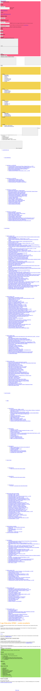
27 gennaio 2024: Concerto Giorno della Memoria (18, 451)
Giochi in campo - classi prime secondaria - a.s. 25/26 (16, 508)
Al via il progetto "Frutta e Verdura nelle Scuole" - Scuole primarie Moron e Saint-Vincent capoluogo (24, 274)
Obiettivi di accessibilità (6, 672)
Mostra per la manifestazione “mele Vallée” (15, 326)
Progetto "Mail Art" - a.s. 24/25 (13, 591)
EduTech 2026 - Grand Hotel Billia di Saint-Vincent (16, 527)
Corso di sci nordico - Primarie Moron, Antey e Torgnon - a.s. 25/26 (19, 271)
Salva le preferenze (8, 648)
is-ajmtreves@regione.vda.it (13, 657)
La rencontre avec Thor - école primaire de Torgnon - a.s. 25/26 (18, 256)
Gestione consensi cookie (6, 674)
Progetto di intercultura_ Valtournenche (14, 212)
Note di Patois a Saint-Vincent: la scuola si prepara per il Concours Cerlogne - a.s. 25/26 (22, 248)
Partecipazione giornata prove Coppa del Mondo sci (16, 561)
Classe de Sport (9, 460)
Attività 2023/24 (11, 446)
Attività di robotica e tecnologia (7, 138)
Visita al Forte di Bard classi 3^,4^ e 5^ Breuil (15, 365)
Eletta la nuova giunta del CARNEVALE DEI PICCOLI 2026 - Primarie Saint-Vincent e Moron (23, 275)
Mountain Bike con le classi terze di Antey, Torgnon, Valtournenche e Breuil (20, 384)
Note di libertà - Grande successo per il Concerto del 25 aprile (18, 257)
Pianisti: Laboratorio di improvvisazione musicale (18, 450)
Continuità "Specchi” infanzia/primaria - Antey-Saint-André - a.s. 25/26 (19, 254)
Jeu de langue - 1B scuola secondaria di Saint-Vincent (16, 596)
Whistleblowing (4, 673)
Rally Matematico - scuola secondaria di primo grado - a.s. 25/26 (18, 574)
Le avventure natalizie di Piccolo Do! (16, 436)
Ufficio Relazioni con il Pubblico (7, 670)
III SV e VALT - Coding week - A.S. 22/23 (15, 531)
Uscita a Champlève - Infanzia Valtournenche (15, 199)
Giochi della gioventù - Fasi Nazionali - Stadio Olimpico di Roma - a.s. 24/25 (20, 511)
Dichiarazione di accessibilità (7, 671)
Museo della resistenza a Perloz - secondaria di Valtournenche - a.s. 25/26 (20, 542)
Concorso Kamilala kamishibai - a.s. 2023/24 (15, 615)
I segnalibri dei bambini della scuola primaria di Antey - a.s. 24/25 (18, 312)
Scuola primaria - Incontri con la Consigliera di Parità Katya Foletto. (19, 339)
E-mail (11, 23)
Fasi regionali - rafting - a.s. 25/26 (13, 494)
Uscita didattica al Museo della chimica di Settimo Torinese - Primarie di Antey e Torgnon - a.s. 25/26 (24, 251)
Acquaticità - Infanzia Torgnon (13, 197)
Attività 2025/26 (11, 408)
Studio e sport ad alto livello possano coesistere (17, 468)
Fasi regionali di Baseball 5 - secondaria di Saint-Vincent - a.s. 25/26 (19, 499)
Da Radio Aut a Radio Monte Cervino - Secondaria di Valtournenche (19, 577)
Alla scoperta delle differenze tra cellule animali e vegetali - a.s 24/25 (19, 594)
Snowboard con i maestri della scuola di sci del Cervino (17, 279)
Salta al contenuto (3, 0)
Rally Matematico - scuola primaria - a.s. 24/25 (15, 297)
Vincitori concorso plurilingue (13, 609)
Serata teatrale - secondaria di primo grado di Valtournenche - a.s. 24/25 (19, 589)
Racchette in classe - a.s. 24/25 (13, 515)
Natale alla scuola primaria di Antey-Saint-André (16, 321)
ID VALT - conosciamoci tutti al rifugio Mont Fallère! (18, 485)
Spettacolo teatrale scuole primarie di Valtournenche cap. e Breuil (18, 372)
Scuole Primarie (7, 228)
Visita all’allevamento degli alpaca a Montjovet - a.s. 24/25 (17, 306)
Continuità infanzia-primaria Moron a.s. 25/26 (15, 277)
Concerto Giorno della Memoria (15, 415)
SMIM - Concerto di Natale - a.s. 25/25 (16, 418)
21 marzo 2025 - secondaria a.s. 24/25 (14, 593)
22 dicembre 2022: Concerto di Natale (16, 452)
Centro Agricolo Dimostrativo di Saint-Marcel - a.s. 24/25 (17, 305)
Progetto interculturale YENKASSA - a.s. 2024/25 (16, 597)
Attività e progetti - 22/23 (10, 361)
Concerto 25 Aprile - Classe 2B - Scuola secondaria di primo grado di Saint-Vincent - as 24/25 (25, 433)
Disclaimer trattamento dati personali (6, 682)
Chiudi (2, 30)
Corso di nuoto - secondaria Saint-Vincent (15, 516)
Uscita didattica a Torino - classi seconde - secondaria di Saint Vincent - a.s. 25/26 (21, 545)
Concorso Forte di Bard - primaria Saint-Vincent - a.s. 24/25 (17, 308)
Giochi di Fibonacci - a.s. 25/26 (13, 575)
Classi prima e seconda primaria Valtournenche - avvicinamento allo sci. (19, 349)
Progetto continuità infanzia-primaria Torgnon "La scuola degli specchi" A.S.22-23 (21, 217)
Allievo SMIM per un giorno (15, 417)
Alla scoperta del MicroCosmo (13, 599)
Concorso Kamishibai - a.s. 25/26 (13, 576)
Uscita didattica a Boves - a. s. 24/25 (14, 552)
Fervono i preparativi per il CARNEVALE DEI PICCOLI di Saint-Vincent (20, 352)
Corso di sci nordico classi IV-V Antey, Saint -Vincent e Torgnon (18, 380)
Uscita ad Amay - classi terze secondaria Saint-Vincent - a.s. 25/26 (18, 549)
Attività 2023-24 (11, 484)
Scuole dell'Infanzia (7, 157)
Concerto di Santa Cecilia (14, 435)
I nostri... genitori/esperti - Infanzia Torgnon (15, 215)
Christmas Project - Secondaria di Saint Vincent (15, 578)
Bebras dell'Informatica (12, 529)
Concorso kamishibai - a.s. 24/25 (13, 595)
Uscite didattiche (9, 540)
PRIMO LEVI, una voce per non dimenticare (15, 350)
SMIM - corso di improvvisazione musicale (17, 438)
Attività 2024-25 (11, 476)
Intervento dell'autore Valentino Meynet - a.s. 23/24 (16, 619)
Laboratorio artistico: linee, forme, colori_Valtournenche (17, 219)
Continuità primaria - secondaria (13, 347)
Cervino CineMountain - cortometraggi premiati (15, 288)
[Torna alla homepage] (20, 56)
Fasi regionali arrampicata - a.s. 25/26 (14, 501)
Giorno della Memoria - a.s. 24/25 (13, 598)
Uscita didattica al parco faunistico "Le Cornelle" (16, 370)
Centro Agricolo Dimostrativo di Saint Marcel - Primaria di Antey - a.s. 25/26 (20, 255)
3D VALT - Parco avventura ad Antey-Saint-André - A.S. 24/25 (18, 517)
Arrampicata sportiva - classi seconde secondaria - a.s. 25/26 (17, 509)
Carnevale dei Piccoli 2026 (12, 270)
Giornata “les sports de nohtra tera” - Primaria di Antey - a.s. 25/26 (18, 238)
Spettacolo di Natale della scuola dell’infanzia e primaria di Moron (18, 276)
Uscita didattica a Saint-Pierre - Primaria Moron (15, 346)
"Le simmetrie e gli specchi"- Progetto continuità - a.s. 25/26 (17, 278)
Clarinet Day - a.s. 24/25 (14, 429)
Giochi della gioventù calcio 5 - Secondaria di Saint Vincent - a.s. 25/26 (19, 496)
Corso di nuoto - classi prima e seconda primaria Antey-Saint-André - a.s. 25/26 (20, 282)
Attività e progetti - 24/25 (10, 296)
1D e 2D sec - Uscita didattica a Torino (14, 558)
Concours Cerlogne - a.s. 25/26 (13, 242)
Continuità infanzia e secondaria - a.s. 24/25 (15, 179)
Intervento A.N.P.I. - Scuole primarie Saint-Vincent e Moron (17, 343)
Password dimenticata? (4, 10)
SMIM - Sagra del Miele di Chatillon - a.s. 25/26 (18, 419)
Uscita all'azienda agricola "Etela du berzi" (15, 368)
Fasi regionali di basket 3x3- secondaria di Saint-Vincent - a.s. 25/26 (19, 504)
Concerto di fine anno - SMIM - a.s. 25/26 (17, 409)
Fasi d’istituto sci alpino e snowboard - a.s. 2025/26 (16, 505)
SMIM (7, 400)
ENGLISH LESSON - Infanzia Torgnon (14, 198)
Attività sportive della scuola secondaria (12, 493)
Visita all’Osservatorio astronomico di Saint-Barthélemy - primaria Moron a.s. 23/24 (21, 341)
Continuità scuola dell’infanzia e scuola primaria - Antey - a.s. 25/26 (19, 170)
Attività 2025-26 (11, 467)
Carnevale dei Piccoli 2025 (12, 317)
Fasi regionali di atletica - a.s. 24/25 (14, 512)
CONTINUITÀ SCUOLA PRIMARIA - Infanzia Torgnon (17, 195)
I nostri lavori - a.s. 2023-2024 (11, 189)
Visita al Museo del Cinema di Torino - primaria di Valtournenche (18, 373)
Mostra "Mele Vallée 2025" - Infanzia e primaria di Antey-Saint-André (19, 284)
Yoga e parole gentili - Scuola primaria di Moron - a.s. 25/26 (17, 249)
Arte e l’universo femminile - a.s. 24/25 (14, 592)
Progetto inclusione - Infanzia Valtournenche (15, 201)
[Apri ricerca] (33, 61)
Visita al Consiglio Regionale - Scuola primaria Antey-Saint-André (18, 314)
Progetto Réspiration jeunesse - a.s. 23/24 (14, 560)
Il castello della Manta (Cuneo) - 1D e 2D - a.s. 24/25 (16, 553)
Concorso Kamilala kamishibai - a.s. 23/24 (15, 196)
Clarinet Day (12, 414)
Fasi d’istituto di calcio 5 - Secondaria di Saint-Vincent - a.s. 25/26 (18, 498)
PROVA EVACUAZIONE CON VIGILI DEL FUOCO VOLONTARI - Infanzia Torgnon (22, 191)
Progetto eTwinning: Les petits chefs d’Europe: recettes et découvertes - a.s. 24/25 (21, 298)
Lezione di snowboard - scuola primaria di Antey (16, 180)
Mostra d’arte (10, 613)
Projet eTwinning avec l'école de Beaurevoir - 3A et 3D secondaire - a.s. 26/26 (20, 571)
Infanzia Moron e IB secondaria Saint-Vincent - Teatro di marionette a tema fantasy (21, 611)
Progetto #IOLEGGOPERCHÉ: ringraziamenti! (16, 280)
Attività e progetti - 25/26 (10, 570)
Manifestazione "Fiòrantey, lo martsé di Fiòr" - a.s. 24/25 (17, 304)
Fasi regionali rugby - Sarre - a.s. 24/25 (14, 513)
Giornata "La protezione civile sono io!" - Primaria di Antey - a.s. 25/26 (19, 250)
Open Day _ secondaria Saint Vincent (16, 437)
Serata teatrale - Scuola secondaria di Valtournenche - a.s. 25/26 (18, 573)
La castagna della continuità (12, 353)
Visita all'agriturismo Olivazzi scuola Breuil (15, 364)
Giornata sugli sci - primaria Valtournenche (15, 345)
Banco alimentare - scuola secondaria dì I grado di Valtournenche (18, 616)
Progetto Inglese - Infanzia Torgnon (14, 214)
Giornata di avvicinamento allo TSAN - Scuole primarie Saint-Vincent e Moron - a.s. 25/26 (22, 286)
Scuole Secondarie (5, 137)
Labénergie (10, 530)
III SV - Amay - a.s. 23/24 (12, 562)
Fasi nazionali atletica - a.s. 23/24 (13, 518)
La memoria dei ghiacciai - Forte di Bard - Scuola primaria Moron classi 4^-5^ (20, 315)
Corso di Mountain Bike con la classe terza (15, 383)
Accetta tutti (15, 638)
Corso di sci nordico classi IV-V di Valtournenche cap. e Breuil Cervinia (19, 375)
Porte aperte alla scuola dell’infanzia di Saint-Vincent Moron (17, 168)
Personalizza (3, 638)
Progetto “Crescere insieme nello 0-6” (14, 169)
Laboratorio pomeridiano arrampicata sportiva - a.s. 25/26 (17, 502)
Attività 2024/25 (11, 428)
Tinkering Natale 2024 (12, 600)
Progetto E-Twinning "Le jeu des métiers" (15, 601)
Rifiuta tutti (9, 638)
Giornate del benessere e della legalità (12, 532)
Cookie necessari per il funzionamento (6, 645)
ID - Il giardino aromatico (12, 610)
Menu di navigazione (19, 148)
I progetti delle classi (5, 136)
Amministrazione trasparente (6, 675)
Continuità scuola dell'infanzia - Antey (14, 202)
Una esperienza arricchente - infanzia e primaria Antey (17, 192)
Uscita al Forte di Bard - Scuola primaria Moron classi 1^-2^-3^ (18, 316)
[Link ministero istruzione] (4, 1)
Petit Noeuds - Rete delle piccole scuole (14, 264)
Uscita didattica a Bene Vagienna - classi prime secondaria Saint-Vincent (19, 559)
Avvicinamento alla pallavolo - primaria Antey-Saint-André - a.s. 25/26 (19, 283)
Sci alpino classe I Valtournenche (13, 376)
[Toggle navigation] (8, 61)
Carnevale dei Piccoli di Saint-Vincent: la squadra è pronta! (17, 320)
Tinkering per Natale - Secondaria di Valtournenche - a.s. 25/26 (18, 579)
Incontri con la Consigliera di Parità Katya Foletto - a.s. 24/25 (18, 302)
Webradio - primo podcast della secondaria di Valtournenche (17, 614)
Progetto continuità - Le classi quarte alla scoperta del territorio (18, 258)
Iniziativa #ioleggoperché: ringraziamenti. (14, 323)
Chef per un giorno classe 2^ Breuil (14, 363)
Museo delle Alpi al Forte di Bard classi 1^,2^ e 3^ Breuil (17, 366)
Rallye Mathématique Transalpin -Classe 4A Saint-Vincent (17, 338)
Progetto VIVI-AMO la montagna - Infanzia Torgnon (16, 213)
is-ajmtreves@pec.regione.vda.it (13, 658)
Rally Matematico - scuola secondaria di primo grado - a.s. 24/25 (18, 588)
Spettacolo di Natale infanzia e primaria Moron (15, 322)
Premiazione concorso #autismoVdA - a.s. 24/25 (16, 313)
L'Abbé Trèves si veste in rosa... (13, 300)
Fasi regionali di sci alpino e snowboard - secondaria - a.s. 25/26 (18, 503)
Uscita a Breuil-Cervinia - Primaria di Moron (15, 253)
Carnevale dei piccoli (11, 374)
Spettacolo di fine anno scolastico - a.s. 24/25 (15, 307)
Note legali (4, 668)
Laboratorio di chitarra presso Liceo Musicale (17, 416)
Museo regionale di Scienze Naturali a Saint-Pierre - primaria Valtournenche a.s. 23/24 (22, 342)
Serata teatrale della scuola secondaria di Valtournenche (17, 612)
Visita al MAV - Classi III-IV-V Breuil (14, 377)
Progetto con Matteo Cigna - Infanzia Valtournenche (16, 200)
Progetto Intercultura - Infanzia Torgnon (14, 216)
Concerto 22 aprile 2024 (14, 449)
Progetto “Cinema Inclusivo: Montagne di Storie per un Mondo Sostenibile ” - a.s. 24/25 (22, 310)
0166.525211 (6, 656)
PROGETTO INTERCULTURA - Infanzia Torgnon (16, 193)
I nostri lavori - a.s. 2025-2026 (11, 165)
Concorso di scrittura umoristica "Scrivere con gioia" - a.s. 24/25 (18, 590)
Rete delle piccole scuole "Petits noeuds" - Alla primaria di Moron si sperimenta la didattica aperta (23, 285)
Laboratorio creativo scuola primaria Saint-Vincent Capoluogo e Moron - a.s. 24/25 (21, 311)
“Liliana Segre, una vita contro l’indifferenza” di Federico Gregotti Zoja (19, 319)
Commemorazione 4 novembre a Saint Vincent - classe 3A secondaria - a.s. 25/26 (21, 580)
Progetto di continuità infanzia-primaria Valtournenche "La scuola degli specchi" (21, 218)
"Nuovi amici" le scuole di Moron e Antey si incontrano (17, 367)
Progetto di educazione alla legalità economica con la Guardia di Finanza (19, 267)
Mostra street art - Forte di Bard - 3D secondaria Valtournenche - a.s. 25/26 (20, 546)
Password (11, 8)
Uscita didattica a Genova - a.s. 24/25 (14, 551)
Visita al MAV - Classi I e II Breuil (13, 378)
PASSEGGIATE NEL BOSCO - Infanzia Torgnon (16, 190)
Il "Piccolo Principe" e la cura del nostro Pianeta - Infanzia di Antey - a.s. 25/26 (20, 166)
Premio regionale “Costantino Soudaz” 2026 (15, 263)
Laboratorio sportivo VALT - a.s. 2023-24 (15, 620)
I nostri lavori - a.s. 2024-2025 (11, 178)
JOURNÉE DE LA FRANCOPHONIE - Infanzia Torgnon (17, 194)
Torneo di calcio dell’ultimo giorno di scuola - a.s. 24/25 (17, 510)
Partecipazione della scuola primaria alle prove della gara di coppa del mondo (20, 351)
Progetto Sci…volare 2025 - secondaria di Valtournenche (17, 506)
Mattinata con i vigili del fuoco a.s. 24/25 (14, 303)
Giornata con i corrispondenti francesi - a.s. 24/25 (16, 301)
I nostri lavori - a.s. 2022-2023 (11, 211)
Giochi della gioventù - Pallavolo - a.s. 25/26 (15, 500)
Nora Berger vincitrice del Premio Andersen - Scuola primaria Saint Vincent (20, 241)
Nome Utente (12, 7)
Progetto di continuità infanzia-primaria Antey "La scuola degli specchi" (19, 220)
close (1, 65)
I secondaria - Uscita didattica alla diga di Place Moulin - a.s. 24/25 (18, 557)
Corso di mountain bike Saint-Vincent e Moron (15, 369)
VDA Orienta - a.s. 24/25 (12, 554)
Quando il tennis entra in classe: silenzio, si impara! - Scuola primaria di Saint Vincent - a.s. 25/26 (23, 281)
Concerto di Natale (13, 434)
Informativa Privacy (5, 669)
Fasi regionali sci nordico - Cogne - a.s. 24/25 (15, 514)
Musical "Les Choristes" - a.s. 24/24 (16, 431)
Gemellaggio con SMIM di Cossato (16, 448)
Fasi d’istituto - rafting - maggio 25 (13, 495)
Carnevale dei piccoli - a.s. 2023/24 (14, 348)
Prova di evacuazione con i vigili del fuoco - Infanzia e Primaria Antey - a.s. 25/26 (21, 243)
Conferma (5, 55)
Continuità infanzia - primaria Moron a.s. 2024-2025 (16, 325)
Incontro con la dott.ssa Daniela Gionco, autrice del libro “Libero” (18, 327)
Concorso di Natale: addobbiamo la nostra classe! (16, 617)
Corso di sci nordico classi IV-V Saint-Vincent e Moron (17, 379)
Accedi (2, 2)
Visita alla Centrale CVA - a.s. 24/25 (14, 299)
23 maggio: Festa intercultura (15, 432)
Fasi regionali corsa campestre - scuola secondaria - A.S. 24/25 (18, 507)
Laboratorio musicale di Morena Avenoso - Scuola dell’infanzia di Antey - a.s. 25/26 (21, 167)
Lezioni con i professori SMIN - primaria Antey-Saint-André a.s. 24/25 (19, 324)
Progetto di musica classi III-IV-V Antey (14, 381)
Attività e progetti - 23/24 (10, 335)
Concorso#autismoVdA (12, 344)
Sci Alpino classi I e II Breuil (13, 382)
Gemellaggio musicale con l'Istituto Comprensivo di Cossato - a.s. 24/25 (21, 430)
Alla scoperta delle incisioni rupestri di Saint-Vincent (16, 262)
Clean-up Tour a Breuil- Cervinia (13, 385)
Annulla (2, 55)
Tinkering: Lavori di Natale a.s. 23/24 (14, 618)
